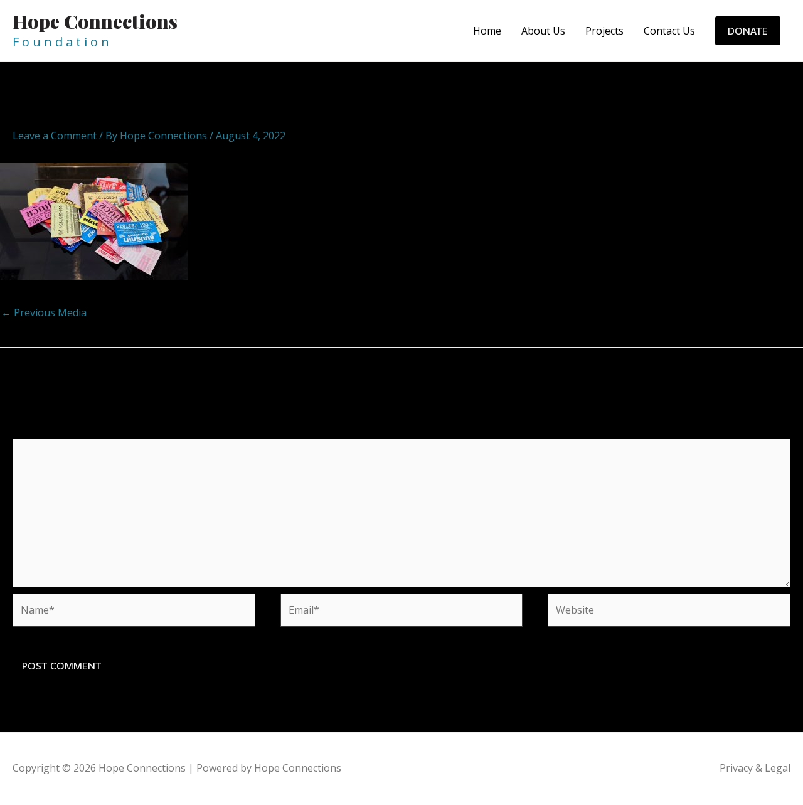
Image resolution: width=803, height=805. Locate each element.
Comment (39, 430)
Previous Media (44, 312)
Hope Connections (95, 21)
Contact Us (669, 31)
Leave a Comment (55, 135)
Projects (604, 31)
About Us (543, 31)
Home (487, 31)
